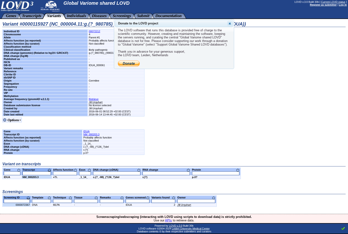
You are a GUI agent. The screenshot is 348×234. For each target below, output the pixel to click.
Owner (183, 197)
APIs (168, 220)
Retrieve (93, 99)
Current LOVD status (333, 1)
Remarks (107, 197)
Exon (84, 169)
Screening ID (13, 197)
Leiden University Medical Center (191, 228)
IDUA (86, 131)
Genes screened (137, 197)
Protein (198, 169)
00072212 (94, 31)
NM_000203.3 (91, 134)
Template (39, 197)
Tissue (80, 197)
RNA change (152, 169)
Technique (61, 197)
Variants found (162, 197)
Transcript (30, 169)
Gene (9, 169)
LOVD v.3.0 (175, 225)
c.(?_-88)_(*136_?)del (106, 177)
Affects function (65, 169)
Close (229, 23)
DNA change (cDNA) (107, 169)
